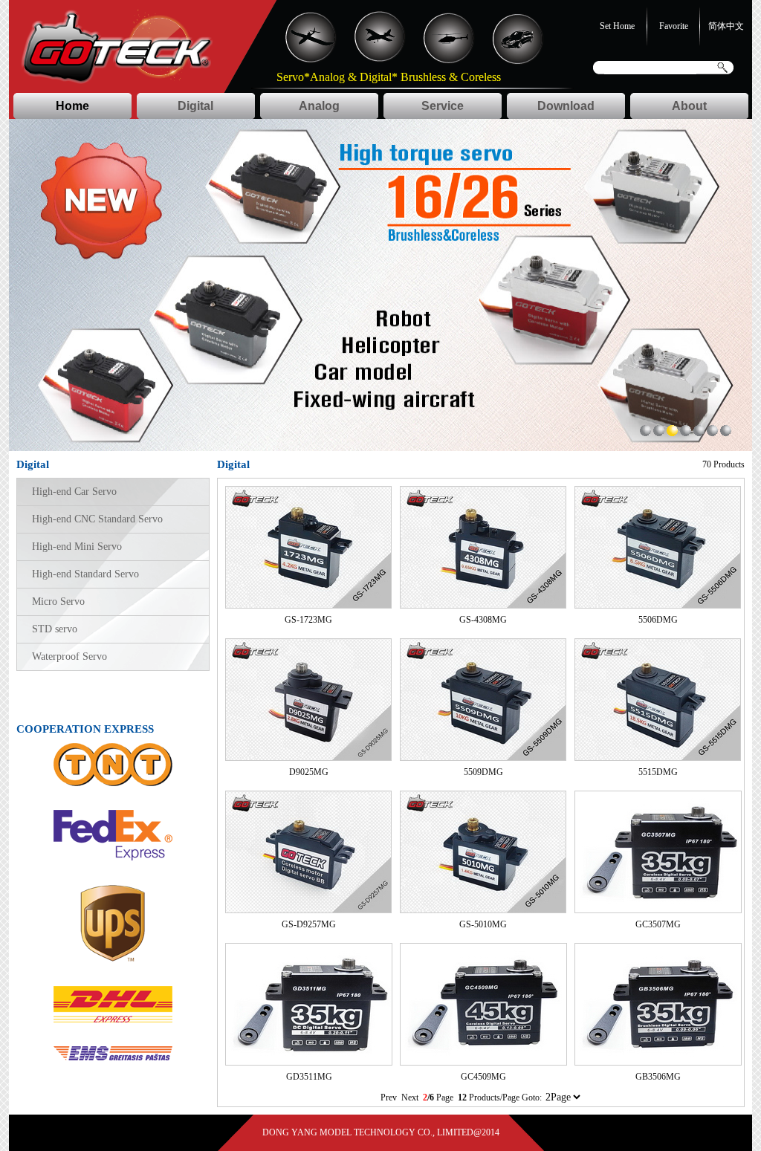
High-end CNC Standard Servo (97, 519)
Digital (195, 106)
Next (409, 1097)
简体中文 (726, 26)
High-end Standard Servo (85, 574)
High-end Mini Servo (77, 546)
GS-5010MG (483, 924)
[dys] (645, 433)
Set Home (617, 26)
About (689, 106)
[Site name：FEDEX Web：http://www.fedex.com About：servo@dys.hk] (113, 857)
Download (566, 106)
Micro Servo (58, 601)
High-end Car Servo (74, 491)
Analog (319, 106)
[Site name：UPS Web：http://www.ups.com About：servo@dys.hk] (113, 959)
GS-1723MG (308, 620)
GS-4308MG (483, 620)
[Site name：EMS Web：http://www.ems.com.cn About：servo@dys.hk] (113, 1057)
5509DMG (483, 772)
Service (442, 106)
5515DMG (658, 772)
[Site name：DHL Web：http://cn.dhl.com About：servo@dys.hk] (113, 1019)
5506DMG (658, 620)
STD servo (54, 629)
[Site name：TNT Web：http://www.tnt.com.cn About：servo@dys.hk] (113, 783)
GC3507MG (658, 924)
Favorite (673, 26)
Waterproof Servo (69, 656)
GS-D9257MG (309, 924)
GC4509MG (483, 1076)
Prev (389, 1097)
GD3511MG (309, 1076)
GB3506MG (658, 1076)
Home (72, 106)
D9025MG (308, 772)
